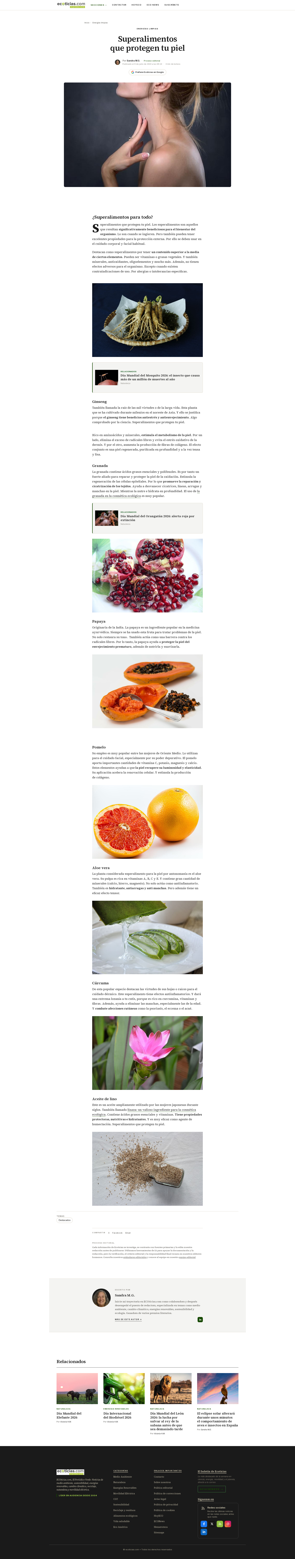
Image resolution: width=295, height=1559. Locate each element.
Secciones (97, 5)
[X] (212, 1524)
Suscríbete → (211, 1489)
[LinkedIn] (200, 1319)
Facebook (117, 1233)
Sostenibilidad (121, 1504)
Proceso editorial (152, 61)
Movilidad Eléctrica (124, 1493)
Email (128, 1233)
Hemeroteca (161, 1527)
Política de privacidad (166, 1504)
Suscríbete (171, 5)
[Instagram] (228, 1524)
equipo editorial (187, 1257)
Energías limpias (100, 23)
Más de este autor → (128, 1319)
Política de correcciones (167, 1493)
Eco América (120, 1527)
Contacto (159, 1476)
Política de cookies (164, 1510)
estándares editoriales (135, 1257)
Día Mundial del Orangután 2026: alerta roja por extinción (158, 518)
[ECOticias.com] (71, 5)
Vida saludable (121, 1521)
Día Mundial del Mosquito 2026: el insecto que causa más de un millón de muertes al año (160, 377)
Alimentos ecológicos (125, 1515)
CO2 (115, 1499)
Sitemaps (159, 1532)
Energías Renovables (124, 1487)
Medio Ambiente (122, 1476)
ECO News (153, 5)
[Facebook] (204, 1524)
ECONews (159, 1521)
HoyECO (137, 5)
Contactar (119, 5)
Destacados (65, 1220)
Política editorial (163, 1487)
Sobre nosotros (162, 1482)
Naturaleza (119, 1482)
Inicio (87, 23)
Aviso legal (160, 1499)
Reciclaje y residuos (124, 1510)
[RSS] (220, 1524)
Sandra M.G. (133, 60)
